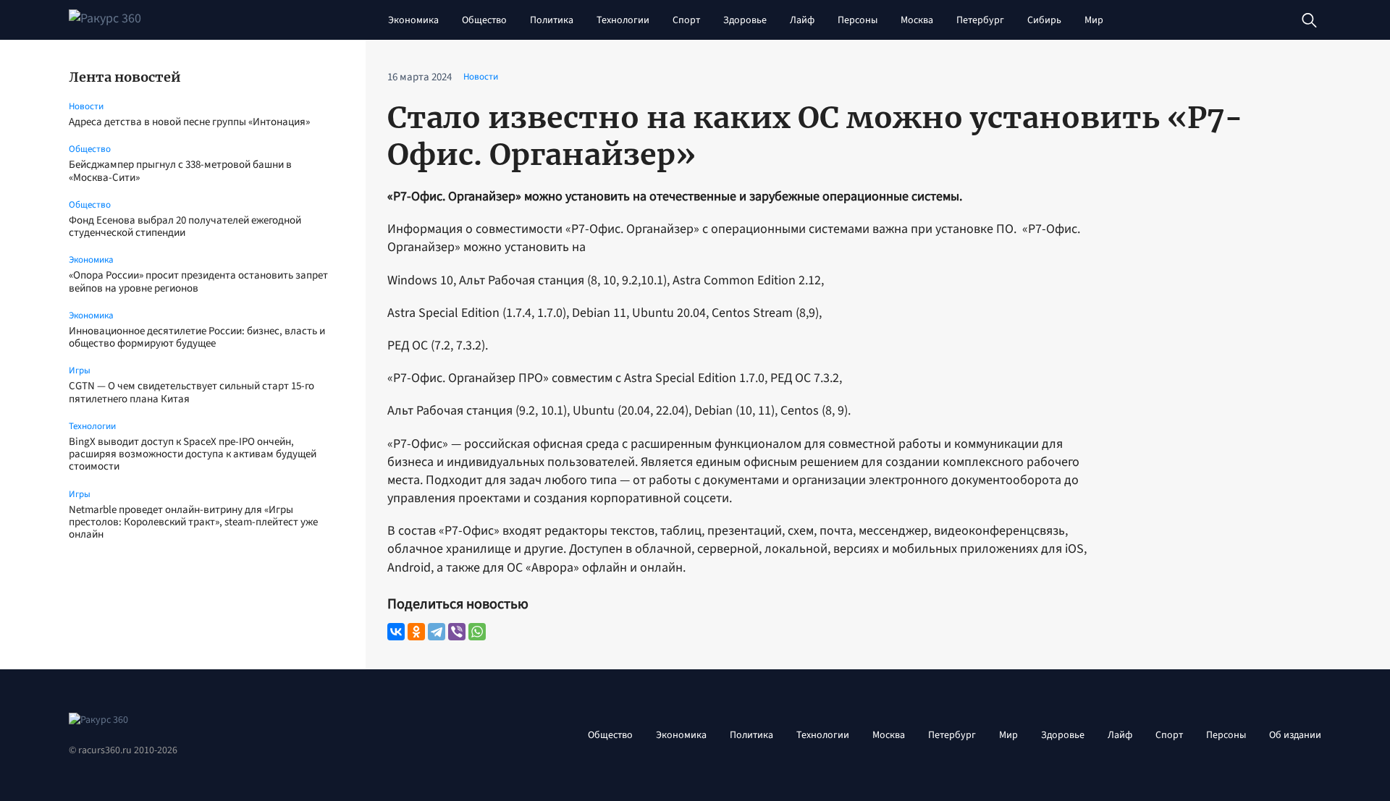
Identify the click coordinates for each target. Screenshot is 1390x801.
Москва (917, 20)
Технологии (623, 20)
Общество (484, 20)
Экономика (413, 20)
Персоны (857, 20)
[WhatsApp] (477, 631)
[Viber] (457, 631)
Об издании (1295, 735)
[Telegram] (436, 631)
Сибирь (1044, 20)
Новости (86, 106)
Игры (79, 370)
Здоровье (745, 20)
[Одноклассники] (416, 631)
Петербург (980, 20)
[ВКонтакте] (396, 631)
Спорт (686, 20)
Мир (1093, 20)
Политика (551, 20)
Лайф (802, 20)
